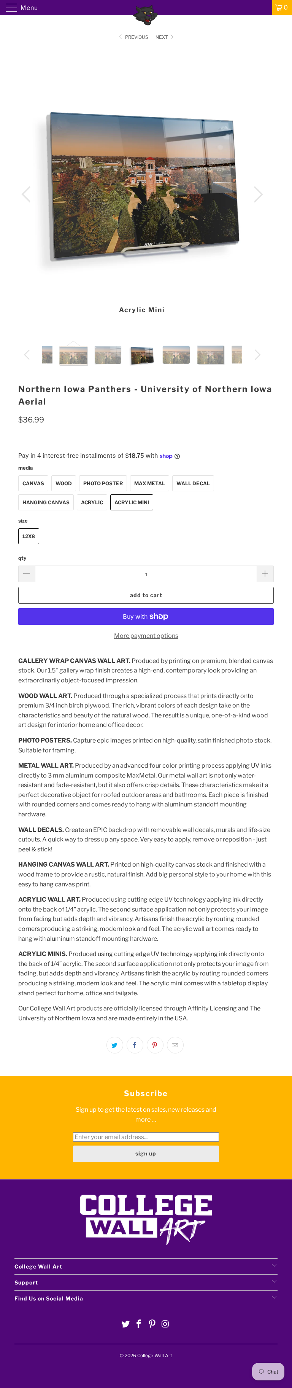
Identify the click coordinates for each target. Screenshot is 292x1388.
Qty (22, 558)
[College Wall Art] (146, 7)
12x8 (28, 536)
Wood (64, 483)
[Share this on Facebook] (135, 1045)
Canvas (33, 483)
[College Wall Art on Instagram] (165, 1325)
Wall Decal (193, 483)
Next (162, 37)
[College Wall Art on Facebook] (139, 1325)
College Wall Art (154, 1355)
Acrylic (92, 502)
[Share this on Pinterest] (155, 1045)
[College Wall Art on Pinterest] (152, 1325)
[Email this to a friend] (175, 1045)
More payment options (146, 635)
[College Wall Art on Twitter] (126, 1325)
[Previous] (28, 195)
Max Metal (149, 483)
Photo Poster (103, 483)
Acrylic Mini (131, 502)
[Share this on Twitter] (114, 1045)
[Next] (256, 195)
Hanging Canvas (46, 502)
